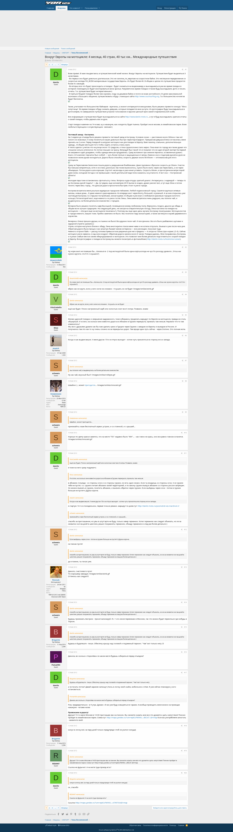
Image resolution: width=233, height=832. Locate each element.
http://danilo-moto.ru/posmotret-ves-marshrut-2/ (158, 506)
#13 (185, 567)
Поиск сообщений (68, 48)
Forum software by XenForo (116, 830)
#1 (186, 69)
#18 (185, 726)
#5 (186, 315)
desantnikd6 (56, 260)
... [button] (55, 64)
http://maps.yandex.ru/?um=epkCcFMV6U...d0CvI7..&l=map (132, 717)
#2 (186, 247)
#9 (186, 412)
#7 (186, 360)
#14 (185, 602)
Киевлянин (55, 394)
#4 (186, 294)
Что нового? (74, 8)
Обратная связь (135, 825)
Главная (50, 8)
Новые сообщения (52, 48)
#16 (185, 652)
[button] (82, 8)
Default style (51, 825)
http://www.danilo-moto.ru (136, 116)
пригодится (90, 385)
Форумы (62, 8)
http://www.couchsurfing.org (147, 96)
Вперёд (64, 64)
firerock (55, 580)
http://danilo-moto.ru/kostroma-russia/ (163, 239)
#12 (185, 529)
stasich (56, 348)
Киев (64, 403)
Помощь (172, 825)
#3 (186, 272)
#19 (185, 751)
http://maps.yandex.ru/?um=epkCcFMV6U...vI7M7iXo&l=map (101, 802)
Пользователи (91, 8)
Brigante (56, 640)
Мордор (63, 589)
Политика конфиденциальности (155, 825)
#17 (185, 672)
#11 (185, 453)
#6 (186, 335)
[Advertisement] (116, 28)
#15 (185, 627)
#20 (185, 773)
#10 (185, 433)
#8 (186, 381)
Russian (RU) (64, 825)
